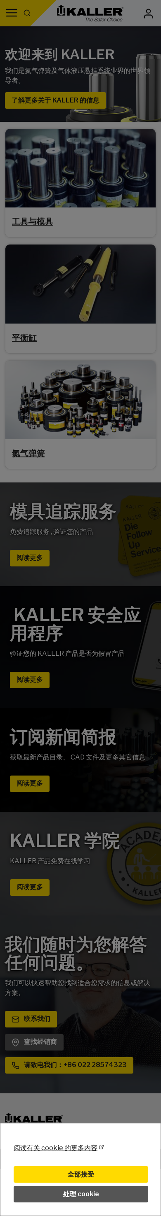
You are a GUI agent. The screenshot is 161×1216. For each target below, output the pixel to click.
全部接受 (81, 1174)
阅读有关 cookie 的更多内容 (55, 1148)
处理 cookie (81, 1194)
